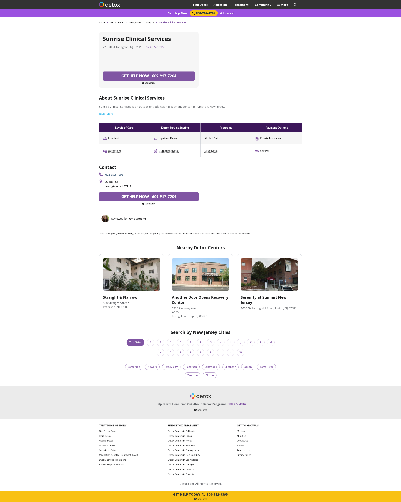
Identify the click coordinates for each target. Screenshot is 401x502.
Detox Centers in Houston (181, 469)
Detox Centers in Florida (180, 440)
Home (102, 22)
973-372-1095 (155, 47)
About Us (241, 435)
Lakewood (211, 367)
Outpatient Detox (169, 151)
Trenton (192, 375)
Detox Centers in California (181, 431)
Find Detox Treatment (183, 425)
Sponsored (228, 13)
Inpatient (113, 138)
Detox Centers (117, 22)
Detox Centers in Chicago (181, 464)
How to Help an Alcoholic (112, 464)
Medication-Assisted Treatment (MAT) (118, 454)
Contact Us (242, 440)
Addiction (220, 5)
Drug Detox (211, 151)
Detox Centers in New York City (184, 454)
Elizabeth (230, 367)
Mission (241, 431)
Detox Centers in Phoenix (181, 474)
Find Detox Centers (109, 431)
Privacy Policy (244, 454)
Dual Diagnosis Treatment (112, 459)
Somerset (134, 367)
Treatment (241, 5)
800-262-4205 (205, 13)
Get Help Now (177, 13)
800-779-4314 (237, 404)
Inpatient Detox (168, 138)
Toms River (266, 367)
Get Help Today (200, 494)
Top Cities (135, 342)
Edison (248, 367)
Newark (152, 367)
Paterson (191, 367)
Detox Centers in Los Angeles (183, 459)
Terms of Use (244, 450)
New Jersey (135, 22)
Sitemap (241, 445)
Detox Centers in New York (181, 445)
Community (263, 5)
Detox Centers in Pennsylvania (183, 450)
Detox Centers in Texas (180, 435)
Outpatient (114, 151)
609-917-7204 (148, 76)
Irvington (150, 22)
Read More (106, 113)
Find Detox (200, 5)
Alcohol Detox (212, 138)
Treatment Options (113, 425)
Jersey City (171, 367)
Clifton (210, 375)
